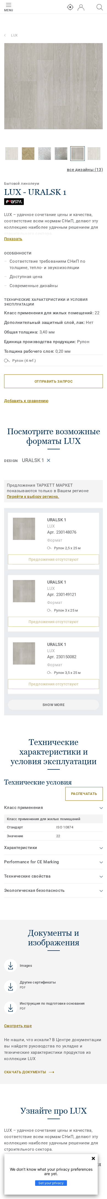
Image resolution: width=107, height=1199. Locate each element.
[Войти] (81, 7)
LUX (14, 35)
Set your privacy (51, 1183)
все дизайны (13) (85, 169)
